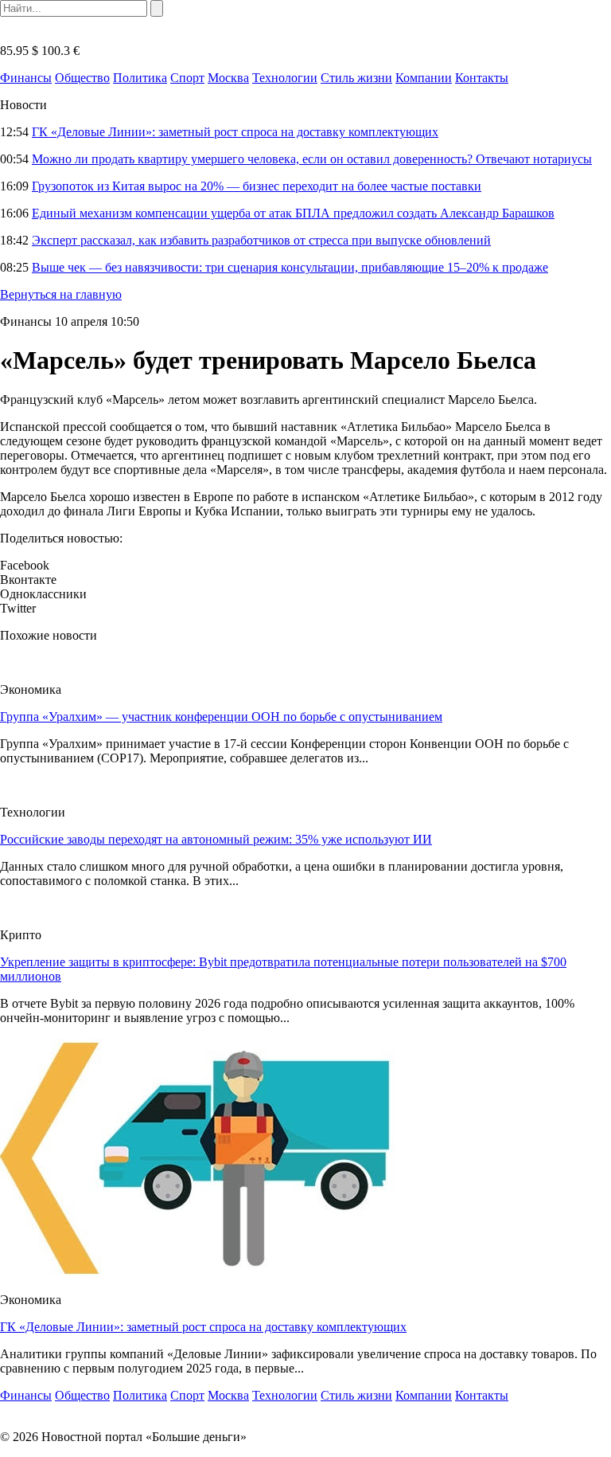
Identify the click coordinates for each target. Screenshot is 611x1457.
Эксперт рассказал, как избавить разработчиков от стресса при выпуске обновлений (261, 240)
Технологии (284, 77)
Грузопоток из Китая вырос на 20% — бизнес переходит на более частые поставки (256, 186)
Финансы (26, 77)
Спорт (187, 77)
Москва (228, 77)
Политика (140, 77)
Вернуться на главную (61, 294)
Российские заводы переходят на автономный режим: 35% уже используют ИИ (216, 839)
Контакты (481, 77)
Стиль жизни (356, 77)
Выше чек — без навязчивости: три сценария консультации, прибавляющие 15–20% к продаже (290, 267)
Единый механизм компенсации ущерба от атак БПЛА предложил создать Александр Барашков (293, 213)
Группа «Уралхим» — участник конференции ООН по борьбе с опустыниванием (221, 716)
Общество (82, 77)
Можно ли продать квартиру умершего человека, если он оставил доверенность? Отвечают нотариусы (312, 159)
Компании (423, 77)
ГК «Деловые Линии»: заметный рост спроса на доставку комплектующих (235, 132)
